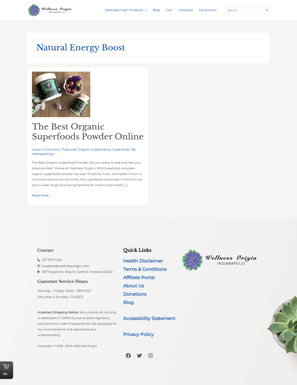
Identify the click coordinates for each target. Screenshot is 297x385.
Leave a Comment (46, 149)
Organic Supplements (94, 149)
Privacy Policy (138, 334)
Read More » (41, 195)
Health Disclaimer (143, 261)
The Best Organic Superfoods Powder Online (88, 132)
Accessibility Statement (149, 318)
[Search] (267, 10)
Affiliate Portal (139, 277)
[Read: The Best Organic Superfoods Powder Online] (61, 94)
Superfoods (120, 149)
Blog (128, 302)
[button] (145, 10)
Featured (69, 149)
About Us (133, 285)
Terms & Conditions (145, 269)
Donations (134, 294)
